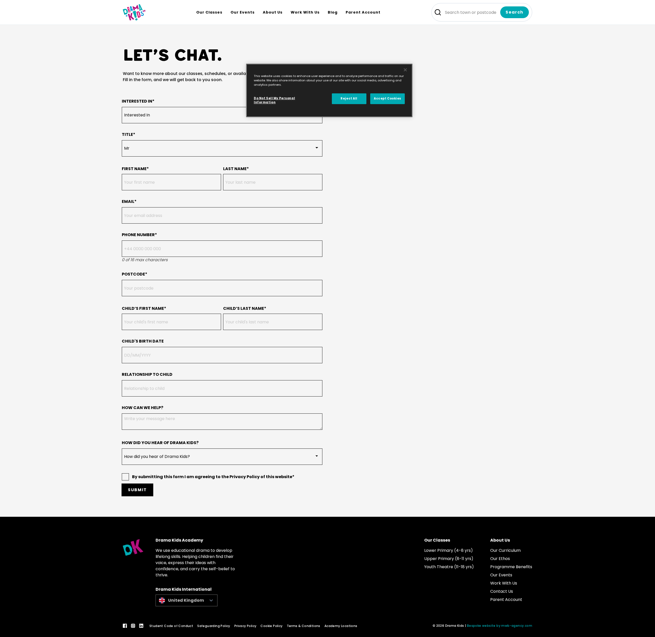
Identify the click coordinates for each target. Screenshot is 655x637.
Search (514, 12)
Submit (137, 490)
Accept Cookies (387, 98)
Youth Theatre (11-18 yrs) (449, 567)
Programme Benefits (511, 567)
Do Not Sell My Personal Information (274, 100)
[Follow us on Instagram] (133, 626)
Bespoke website (481, 625)
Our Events (501, 575)
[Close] (405, 69)
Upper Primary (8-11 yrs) (448, 559)
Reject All (349, 98)
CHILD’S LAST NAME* (244, 308)
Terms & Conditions (303, 626)
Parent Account (506, 599)
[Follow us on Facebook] (125, 626)
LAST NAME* (236, 169)
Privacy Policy (245, 626)
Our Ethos (500, 559)
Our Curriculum (505, 550)
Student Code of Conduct (171, 626)
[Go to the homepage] (134, 12)
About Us (500, 540)
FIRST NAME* (135, 169)
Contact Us (501, 591)
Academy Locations (340, 626)
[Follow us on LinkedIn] (141, 626)
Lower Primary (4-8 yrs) (448, 550)
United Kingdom (186, 600)
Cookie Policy (271, 626)
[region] (329, 90)
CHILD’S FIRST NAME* (144, 308)
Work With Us (503, 583)
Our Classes (437, 540)
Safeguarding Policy (213, 626)
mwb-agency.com (516, 625)
